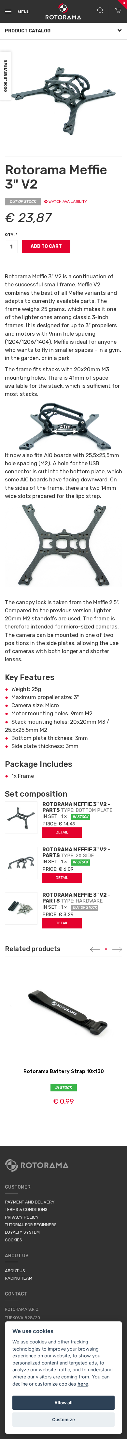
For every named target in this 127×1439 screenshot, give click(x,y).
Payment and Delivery (30, 1202)
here (83, 1384)
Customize (63, 1419)
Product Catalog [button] (27, 31)
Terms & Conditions (26, 1209)
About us (15, 1270)
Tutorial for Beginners (31, 1224)
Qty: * (11, 234)
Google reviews (6, 76)
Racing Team (18, 1278)
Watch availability (67, 201)
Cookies (13, 1240)
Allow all (63, 1402)
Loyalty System (22, 1232)
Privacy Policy (22, 1217)
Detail (62, 832)
